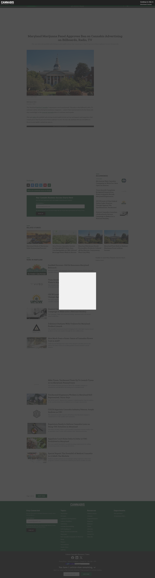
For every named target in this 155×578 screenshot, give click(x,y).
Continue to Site (146, 2)
